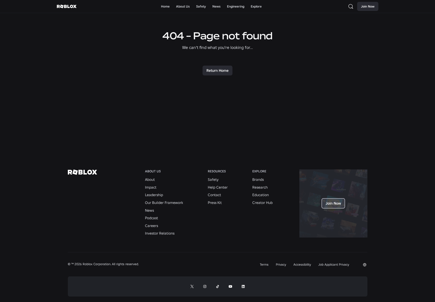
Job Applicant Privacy (333, 264)
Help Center (218, 187)
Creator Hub (262, 202)
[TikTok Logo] (217, 286)
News (149, 210)
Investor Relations (159, 233)
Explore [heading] (259, 171)
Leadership (154, 194)
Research (260, 187)
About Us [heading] (153, 171)
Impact (150, 187)
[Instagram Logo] (205, 286)
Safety (213, 179)
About (150, 179)
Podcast (151, 218)
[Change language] (364, 264)
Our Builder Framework (164, 202)
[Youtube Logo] (230, 286)
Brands (258, 179)
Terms (264, 264)
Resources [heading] (217, 171)
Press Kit (215, 202)
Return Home (217, 70)
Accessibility (302, 264)
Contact (214, 194)
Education (260, 194)
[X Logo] (192, 286)
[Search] (351, 6)
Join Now (367, 6)
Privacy (281, 264)
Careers (151, 225)
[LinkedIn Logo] (243, 286)
